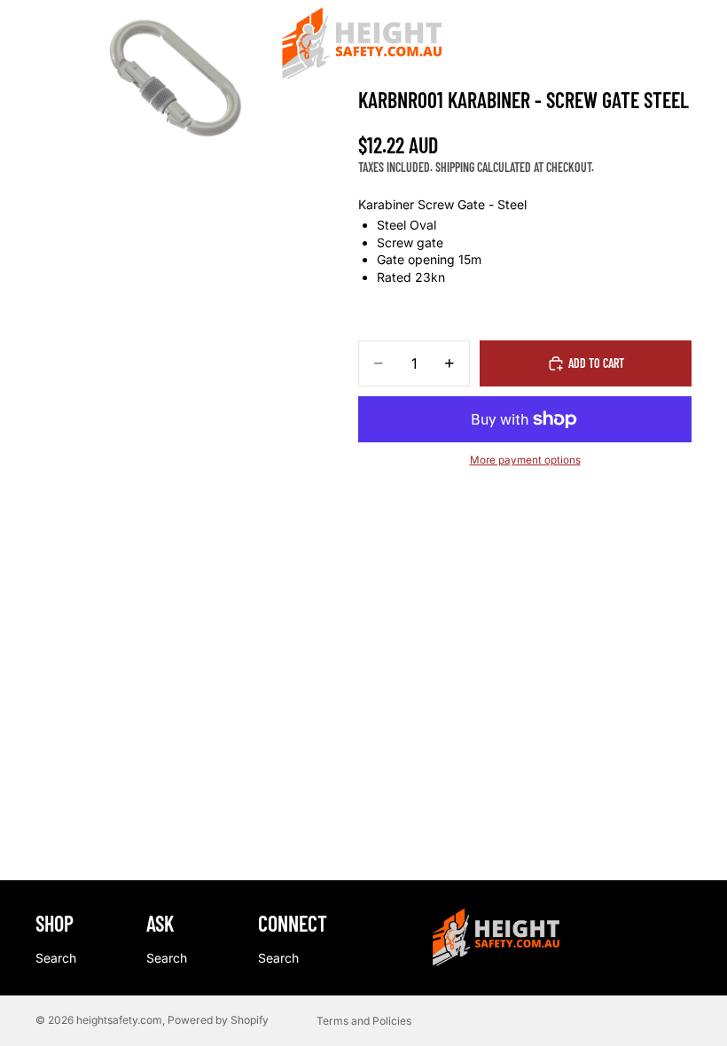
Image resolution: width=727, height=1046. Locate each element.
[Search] (58, 44)
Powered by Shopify (218, 1019)
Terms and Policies (364, 1020)
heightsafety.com (119, 1019)
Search (55, 957)
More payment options (525, 460)
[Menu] (20, 44)
